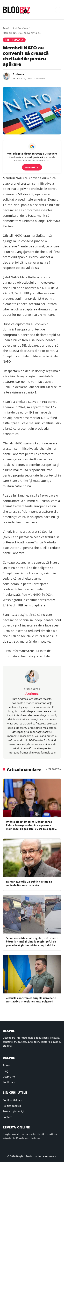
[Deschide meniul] (58, 10)
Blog (5, 1071)
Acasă (6, 28)
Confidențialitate (12, 1100)
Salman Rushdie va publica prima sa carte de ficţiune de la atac (29, 883)
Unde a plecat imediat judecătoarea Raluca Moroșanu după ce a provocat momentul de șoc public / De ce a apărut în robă (31, 827)
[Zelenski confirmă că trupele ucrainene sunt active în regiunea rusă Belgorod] (32, 974)
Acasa (6, 1065)
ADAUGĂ (32, 167)
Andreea (18, 74)
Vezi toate (52, 769)
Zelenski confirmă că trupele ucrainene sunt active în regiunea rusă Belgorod (31, 999)
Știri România (20, 28)
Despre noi (9, 1076)
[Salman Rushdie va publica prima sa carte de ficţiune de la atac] (32, 858)
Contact (7, 1117)
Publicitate (9, 1082)
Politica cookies (12, 1105)
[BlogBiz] (17, 10)
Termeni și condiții (13, 1111)
